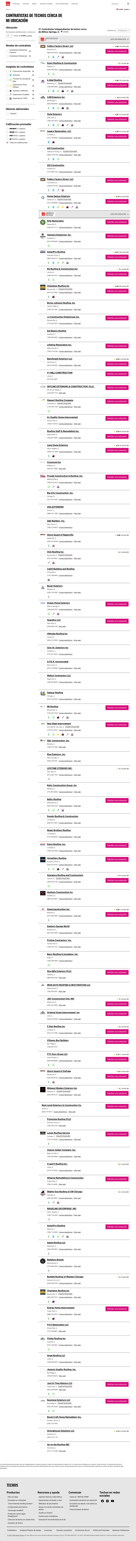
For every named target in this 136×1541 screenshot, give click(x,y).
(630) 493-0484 (52, 1019)
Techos (8, 9)
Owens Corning (8, 4)
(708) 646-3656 (52, 87)
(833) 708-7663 (52, 365)
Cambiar (29, 36)
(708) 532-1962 (52, 309)
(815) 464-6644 (52, 241)
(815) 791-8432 (52, 1170)
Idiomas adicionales (17, 109)
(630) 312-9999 (52, 640)
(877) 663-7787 (52, 775)
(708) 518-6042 (52, 1184)
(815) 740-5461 (52, 1345)
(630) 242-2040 (52, 1407)
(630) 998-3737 (52, 1095)
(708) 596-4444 (52, 961)
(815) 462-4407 (52, 379)
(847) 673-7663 (52, 292)
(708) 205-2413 (52, 275)
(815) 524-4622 (52, 558)
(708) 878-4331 (52, 1376)
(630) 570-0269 (52, 592)
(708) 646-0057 (52, 1362)
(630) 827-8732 (52, 865)
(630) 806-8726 (52, 1078)
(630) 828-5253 (52, 1283)
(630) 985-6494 (52, 104)
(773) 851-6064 (52, 792)
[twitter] (107, 1501)
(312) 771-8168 (52, 1451)
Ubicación (11, 27)
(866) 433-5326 (52, 53)
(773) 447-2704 (52, 713)
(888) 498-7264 (52, 978)
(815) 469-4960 (52, 916)
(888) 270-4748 (52, 155)
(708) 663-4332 (52, 609)
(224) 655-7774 (52, 393)
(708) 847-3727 (52, 1047)
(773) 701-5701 (52, 730)
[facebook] (102, 1501)
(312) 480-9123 (52, 172)
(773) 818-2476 (52, 323)
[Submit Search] (128, 3)
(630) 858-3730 (52, 626)
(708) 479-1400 (52, 747)
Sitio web (77, 53)
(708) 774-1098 (52, 452)
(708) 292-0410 (52, 121)
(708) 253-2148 (52, 882)
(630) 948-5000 (52, 70)
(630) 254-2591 (52, 761)
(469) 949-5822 (52, 1249)
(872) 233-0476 (52, 699)
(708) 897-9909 (52, 438)
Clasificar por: (111, 30)
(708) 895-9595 (52, 337)
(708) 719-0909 (52, 1232)
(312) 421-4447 (52, 499)
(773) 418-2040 (52, 1139)
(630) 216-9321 (47, 1112)
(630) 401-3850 (52, 1005)
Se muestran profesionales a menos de (20, 32)
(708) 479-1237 (52, 947)
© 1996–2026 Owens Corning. (16, 1535)
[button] (30, 51)
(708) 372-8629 (52, 527)
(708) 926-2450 (52, 851)
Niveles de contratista (18, 45)
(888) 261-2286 (52, 513)
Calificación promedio (18, 124)
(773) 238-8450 (52, 575)
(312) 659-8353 (52, 837)
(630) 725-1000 (52, 1423)
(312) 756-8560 (52, 138)
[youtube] (112, 1501)
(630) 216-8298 (52, 541)
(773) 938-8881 (52, 1331)
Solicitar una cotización (117, 51)
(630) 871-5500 (52, 469)
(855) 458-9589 (52, 1390)
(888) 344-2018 (52, 1314)
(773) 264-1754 (52, 407)
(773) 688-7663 (52, 1266)
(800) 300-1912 (52, 1297)
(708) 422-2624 (52, 482)
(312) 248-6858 (52, 203)
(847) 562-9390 (52, 933)
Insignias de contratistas (20, 66)
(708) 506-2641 (52, 991)
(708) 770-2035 (52, 1215)
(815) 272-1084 (52, 1033)
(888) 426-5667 (52, 899)
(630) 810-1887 (52, 823)
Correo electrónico (65, 53)
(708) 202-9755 (52, 1126)
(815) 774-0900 (52, 668)
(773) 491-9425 (52, 654)
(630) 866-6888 (52, 1061)
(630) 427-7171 (52, 227)
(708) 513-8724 (52, 424)
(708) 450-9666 (52, 1156)
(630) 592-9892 (52, 1198)
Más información (118, 39)
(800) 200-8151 (52, 258)
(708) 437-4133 (52, 186)
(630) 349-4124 (52, 806)
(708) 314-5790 (52, 351)
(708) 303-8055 (52, 682)
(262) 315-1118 (52, 1437)
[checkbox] (7, 142)
